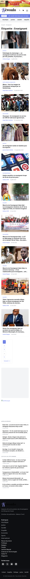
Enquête (4, 530)
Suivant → (7, 361)
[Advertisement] (15, 383)
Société (19, 19)
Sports (3, 535)
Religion (3, 545)
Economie (4, 533)
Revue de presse (6, 541)
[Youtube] (11, 564)
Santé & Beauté (6, 549)
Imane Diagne (6, 242)
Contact (4, 572)
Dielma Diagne (6, 59)
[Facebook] (3, 564)
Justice (13, 19)
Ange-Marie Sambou (8, 90)
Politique (4, 543)
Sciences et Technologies (9, 552)
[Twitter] (7, 564)
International (7, 173)
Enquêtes (9, 572)
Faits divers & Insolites (9, 82)
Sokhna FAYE (6, 179)
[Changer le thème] (23, 10)
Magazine (4, 556)
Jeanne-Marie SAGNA (8, 150)
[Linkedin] (16, 564)
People (3, 547)
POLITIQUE (5, 19)
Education (5, 113)
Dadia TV (4, 554)
